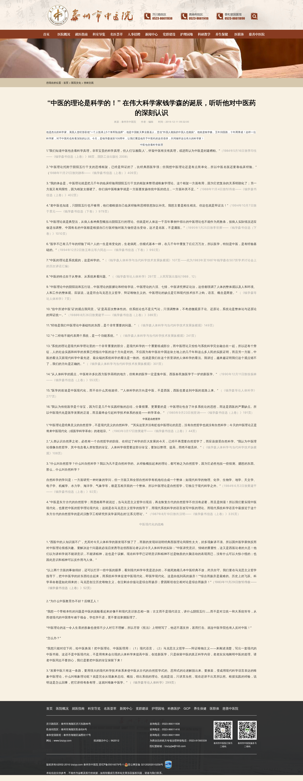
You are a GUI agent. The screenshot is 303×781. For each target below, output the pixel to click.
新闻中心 (151, 34)
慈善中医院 (257, 34)
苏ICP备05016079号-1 (111, 764)
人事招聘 (134, 34)
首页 (46, 34)
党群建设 (169, 34)
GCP (187, 708)
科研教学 (204, 34)
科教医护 (174, 708)
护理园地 (186, 34)
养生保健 (221, 34)
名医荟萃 (116, 34)
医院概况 (64, 34)
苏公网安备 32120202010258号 (145, 764)
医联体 (239, 34)
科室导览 (99, 34)
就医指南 (81, 34)
